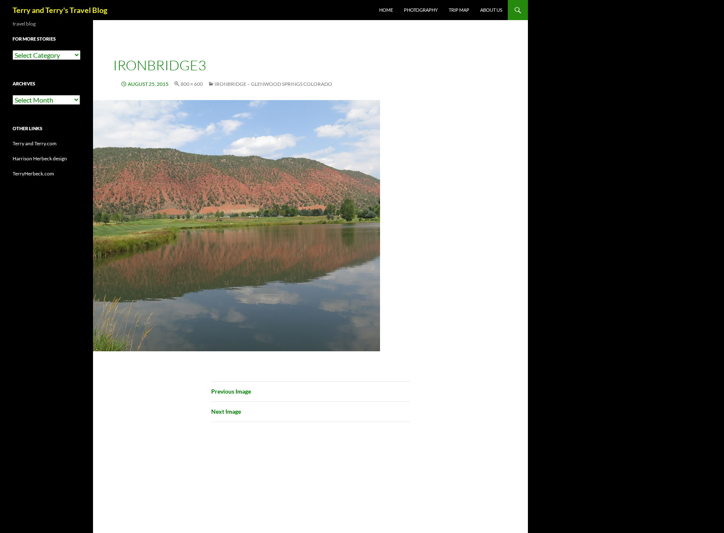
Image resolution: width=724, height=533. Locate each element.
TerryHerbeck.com (33, 173)
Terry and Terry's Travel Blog (60, 10)
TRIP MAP (459, 10)
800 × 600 (192, 84)
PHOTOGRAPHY (421, 10)
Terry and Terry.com (35, 143)
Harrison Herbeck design (40, 158)
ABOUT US (491, 10)
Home (386, 10)
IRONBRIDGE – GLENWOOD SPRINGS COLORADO (273, 84)
